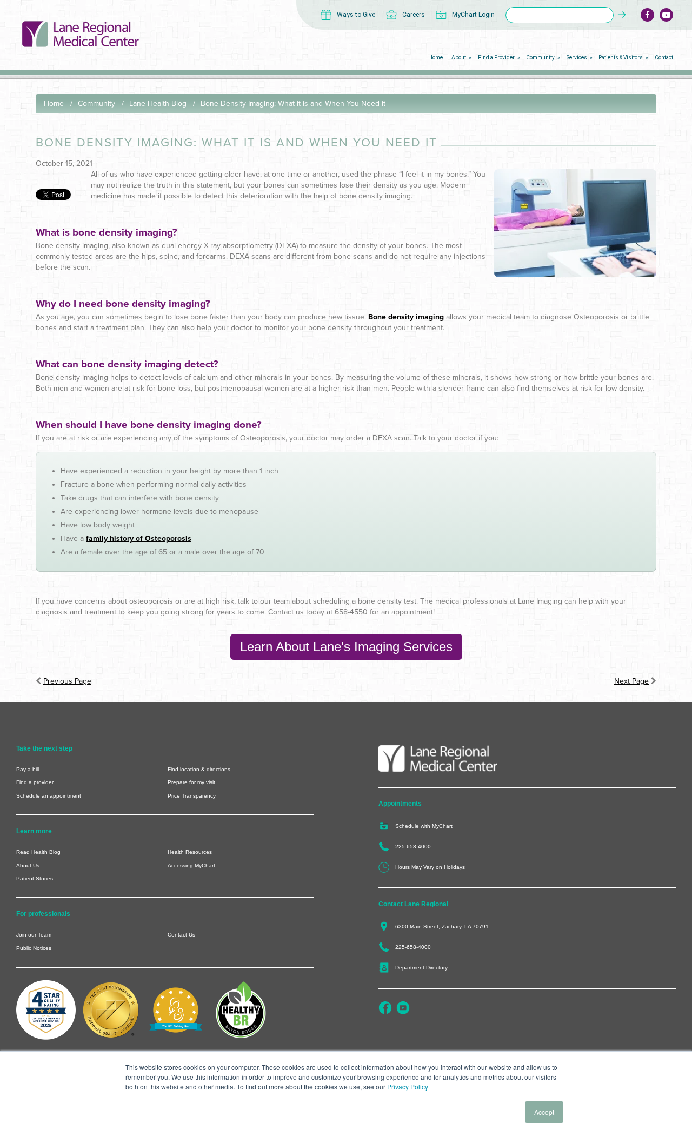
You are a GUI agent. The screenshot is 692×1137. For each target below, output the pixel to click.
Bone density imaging (406, 317)
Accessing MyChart (191, 865)
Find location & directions (199, 769)
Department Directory (421, 968)
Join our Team (33, 935)
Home (54, 103)
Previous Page (67, 681)
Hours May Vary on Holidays (430, 867)
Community (96, 103)
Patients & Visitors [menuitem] (620, 58)
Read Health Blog (38, 852)
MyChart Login (473, 14)
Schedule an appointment (48, 796)
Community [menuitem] (540, 58)
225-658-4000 (413, 847)
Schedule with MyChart (424, 826)
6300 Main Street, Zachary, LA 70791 (442, 926)
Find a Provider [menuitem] (496, 58)
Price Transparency (192, 796)
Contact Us (181, 935)
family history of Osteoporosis (138, 538)
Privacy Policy (407, 1086)
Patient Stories (34, 878)
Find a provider (35, 782)
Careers (413, 14)
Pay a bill (27, 769)
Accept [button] (544, 1111)
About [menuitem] (458, 58)
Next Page (631, 681)
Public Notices (33, 948)
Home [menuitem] (435, 58)
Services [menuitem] (577, 58)
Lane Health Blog (158, 103)
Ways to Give (356, 14)
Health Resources (190, 852)
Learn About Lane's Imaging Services (346, 646)
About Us (27, 865)
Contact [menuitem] (664, 58)
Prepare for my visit (191, 782)
